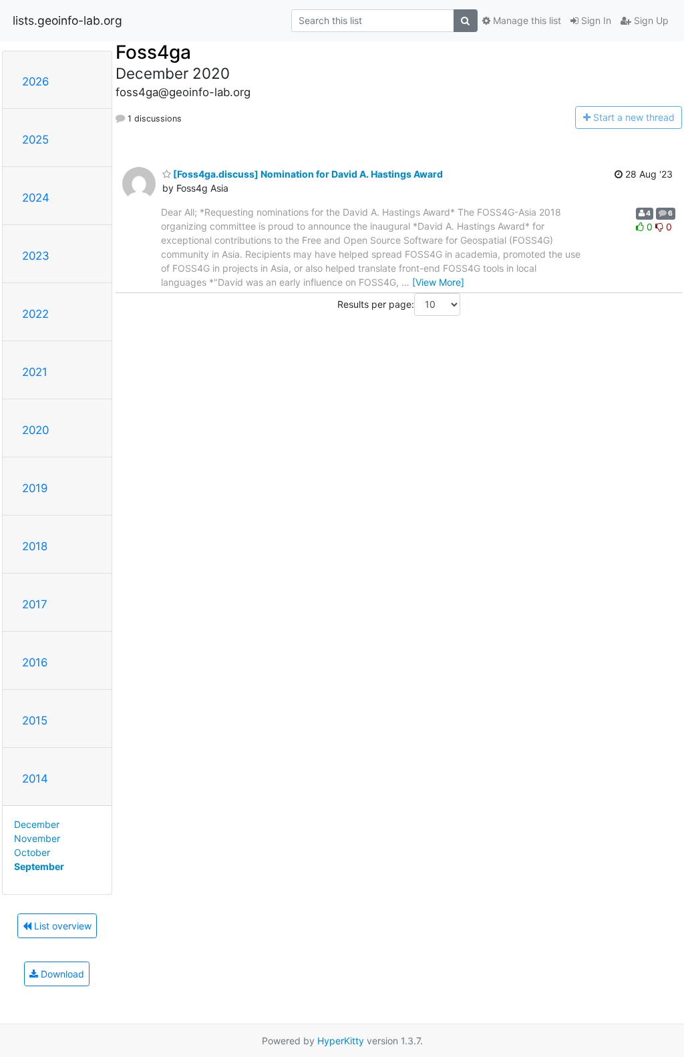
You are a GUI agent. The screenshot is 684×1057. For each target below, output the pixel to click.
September (39, 866)
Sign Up (650, 20)
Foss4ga (153, 52)
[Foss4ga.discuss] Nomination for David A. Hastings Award (307, 174)
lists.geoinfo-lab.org (67, 20)
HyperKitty (340, 1040)
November (37, 838)
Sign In (594, 20)
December (36, 824)
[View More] (438, 282)
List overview (61, 925)
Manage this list (525, 20)
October (32, 852)
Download (61, 974)
